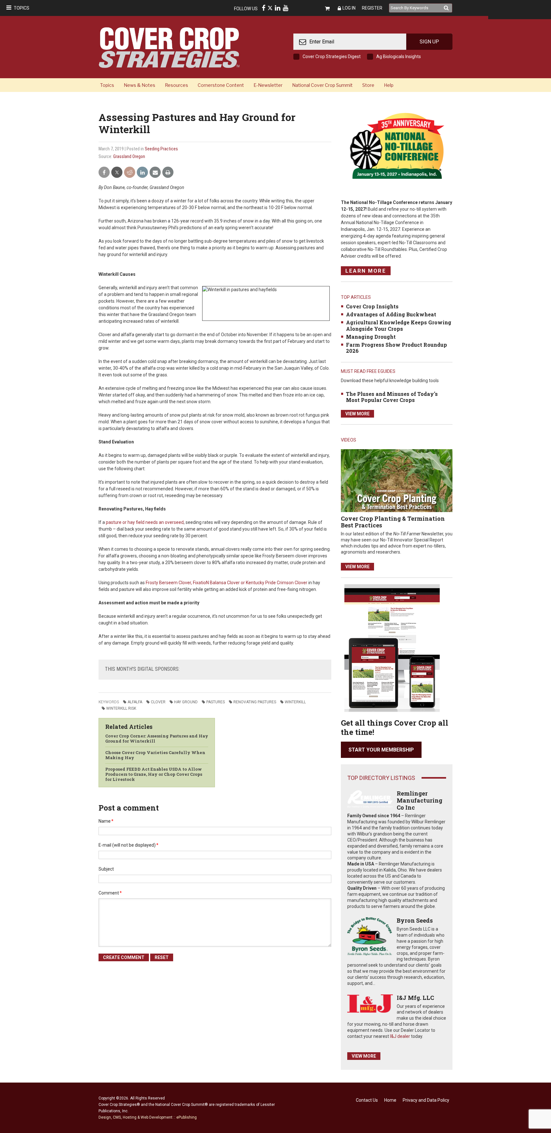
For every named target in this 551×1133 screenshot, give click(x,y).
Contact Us (367, 1100)
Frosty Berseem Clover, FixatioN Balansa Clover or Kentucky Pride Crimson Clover (226, 582)
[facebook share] (104, 173)
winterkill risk (121, 708)
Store (368, 85)
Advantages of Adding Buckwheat (391, 314)
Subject (106, 869)
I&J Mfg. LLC (415, 997)
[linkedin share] (142, 173)
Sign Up (429, 42)
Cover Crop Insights (372, 306)
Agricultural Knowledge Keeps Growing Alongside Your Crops (398, 325)
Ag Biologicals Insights (398, 56)
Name (106, 821)
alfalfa (135, 702)
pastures (215, 702)
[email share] (155, 173)
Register (372, 8)
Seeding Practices (161, 148)
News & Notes (139, 85)
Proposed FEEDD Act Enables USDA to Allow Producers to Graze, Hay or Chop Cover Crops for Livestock (153, 774)
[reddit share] (129, 173)
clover (158, 702)
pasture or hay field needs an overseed (145, 522)
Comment (110, 892)
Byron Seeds (415, 920)
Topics (21, 8)
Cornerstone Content (221, 85)
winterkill (295, 702)
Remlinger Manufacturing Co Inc (419, 800)
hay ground (186, 702)
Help (388, 85)
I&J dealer (400, 1036)
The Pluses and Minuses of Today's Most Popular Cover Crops (392, 396)
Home (390, 1100)
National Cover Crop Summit (322, 85)
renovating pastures (254, 702)
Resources (176, 85)
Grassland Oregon (129, 156)
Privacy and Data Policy (426, 1100)
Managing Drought (371, 336)
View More (357, 413)
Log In (349, 8)
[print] (167, 173)
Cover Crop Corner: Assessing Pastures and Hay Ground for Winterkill (156, 738)
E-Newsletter (268, 85)
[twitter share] (116, 173)
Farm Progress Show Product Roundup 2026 (396, 347)
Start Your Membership (381, 750)
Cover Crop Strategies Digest (332, 56)
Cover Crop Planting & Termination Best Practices (393, 522)
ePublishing (186, 1117)
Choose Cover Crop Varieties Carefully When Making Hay (155, 755)
